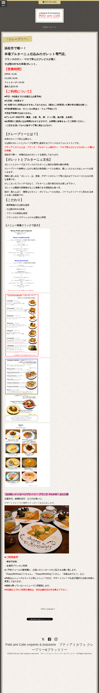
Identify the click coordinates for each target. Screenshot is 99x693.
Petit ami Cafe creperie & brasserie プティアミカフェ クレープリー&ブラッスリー (44, 654)
